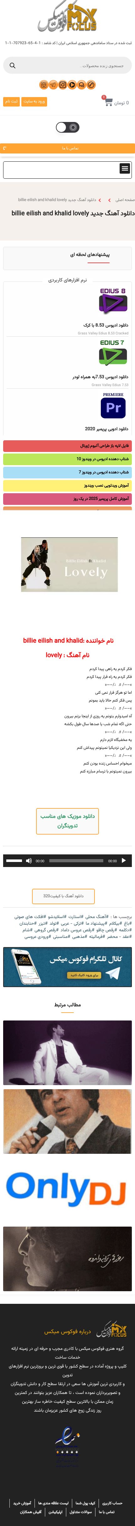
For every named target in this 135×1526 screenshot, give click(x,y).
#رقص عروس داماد (77, 930)
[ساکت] (29, 861)
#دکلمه (125, 930)
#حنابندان (28, 924)
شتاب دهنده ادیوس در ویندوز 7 (104, 472)
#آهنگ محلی (97, 917)
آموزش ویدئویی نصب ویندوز (106, 486)
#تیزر (43, 924)
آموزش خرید (22, 1503)
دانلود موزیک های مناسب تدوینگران (67, 821)
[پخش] (124, 861)
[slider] (15, 860)
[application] (67, 860)
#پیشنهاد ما (96, 924)
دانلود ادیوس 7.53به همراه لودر (100, 377)
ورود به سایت (34, 101)
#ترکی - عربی (72, 924)
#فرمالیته (97, 937)
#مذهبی (79, 937)
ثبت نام (11, 101)
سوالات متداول (81, 1512)
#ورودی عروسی (37, 937)
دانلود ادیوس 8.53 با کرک (106, 325)
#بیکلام (115, 924)
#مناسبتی (61, 937)
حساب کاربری (112, 1503)
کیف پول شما (85, 1503)
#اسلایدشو (57, 917)
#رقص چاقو (106, 930)
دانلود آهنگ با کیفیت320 (63, 896)
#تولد (54, 924)
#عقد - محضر (119, 937)
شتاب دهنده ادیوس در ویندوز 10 (103, 459)
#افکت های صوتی (30, 917)
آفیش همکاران (30, 1512)
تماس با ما (107, 1512)
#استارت (76, 917)
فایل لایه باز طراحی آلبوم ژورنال (104, 446)
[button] (125, 168)
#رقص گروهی (47, 930)
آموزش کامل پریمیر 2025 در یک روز (101, 499)
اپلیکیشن (55, 1512)
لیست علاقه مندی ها (53, 1503)
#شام (28, 930)
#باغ (128, 924)
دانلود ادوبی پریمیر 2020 (106, 429)
